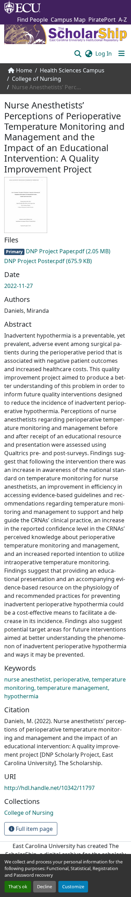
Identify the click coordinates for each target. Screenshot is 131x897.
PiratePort (102, 19)
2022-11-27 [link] (18, 286)
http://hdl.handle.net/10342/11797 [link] (49, 788)
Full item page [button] (33, 829)
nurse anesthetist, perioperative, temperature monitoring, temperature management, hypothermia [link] (65, 688)
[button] (77, 53)
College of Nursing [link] (36, 79)
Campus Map (68, 19)
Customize (73, 886)
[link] (65, 251)
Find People (32, 19)
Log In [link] (103, 53)
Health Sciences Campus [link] (72, 70)
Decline (44, 886)
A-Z (122, 19)
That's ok (17, 886)
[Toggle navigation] (121, 53)
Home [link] (24, 70)
